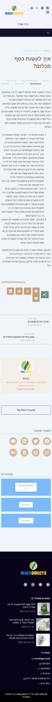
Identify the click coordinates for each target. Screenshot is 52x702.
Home (46, 51)
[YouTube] (13, 441)
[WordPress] (36, 453)
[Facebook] (47, 441)
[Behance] (13, 453)
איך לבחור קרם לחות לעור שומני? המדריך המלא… (21, 621)
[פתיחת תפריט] (48, 32)
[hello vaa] (24, 441)
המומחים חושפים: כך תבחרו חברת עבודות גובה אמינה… (20, 636)
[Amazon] (24, 453)
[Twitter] (36, 441)
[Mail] (47, 453)
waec (45, 81)
